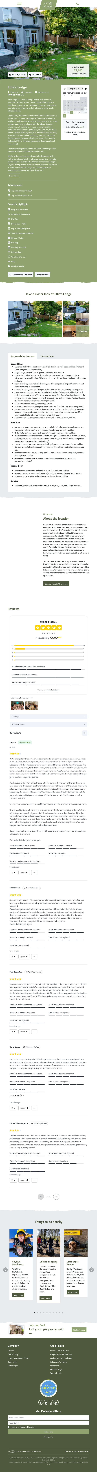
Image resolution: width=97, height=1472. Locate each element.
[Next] (91, 1269)
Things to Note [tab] (47, 356)
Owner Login (13, 1365)
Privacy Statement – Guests (18, 1358)
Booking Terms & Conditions (61, 1358)
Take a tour (36, 74)
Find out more (79, 1329)
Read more (18, 1295)
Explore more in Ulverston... (56, 583)
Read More (13, 175)
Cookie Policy (13, 1354)
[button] (19, 3)
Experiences (55, 1365)
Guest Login (12, 1362)
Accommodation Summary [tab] (22, 356)
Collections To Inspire (58, 1362)
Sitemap (11, 1350)
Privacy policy (48, 1437)
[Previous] (5, 1269)
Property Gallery (18, 74)
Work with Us (55, 1373)
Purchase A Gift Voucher (59, 1350)
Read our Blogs (56, 1369)
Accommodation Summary (20, 274)
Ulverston (14, 92)
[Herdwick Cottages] (48, 5)
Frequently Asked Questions (61, 1354)
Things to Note (42, 274)
